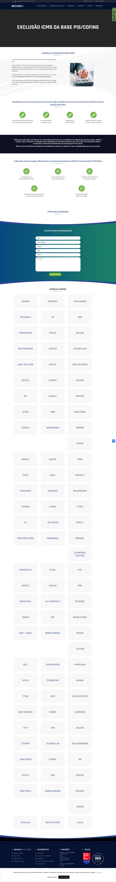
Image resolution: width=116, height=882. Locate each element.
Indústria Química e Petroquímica (45, 861)
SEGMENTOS (71, 5)
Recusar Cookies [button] (52, 877)
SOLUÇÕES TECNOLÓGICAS (56, 5)
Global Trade (17, 855)
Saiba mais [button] (99, 872)
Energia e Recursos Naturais (44, 855)
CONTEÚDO (80, 5)
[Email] (114, 9)
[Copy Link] (114, 16)
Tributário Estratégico (19, 861)
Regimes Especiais (18, 853)
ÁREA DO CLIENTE (99, 1)
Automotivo (40, 853)
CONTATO (90, 5)
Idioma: (98, 5)
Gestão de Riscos (18, 858)
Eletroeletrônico (41, 863)
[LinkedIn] (114, 12)
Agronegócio (40, 858)
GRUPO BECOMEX (41, 5)
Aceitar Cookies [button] (64, 877)
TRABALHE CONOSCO (88, 1)
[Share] (114, 19)
